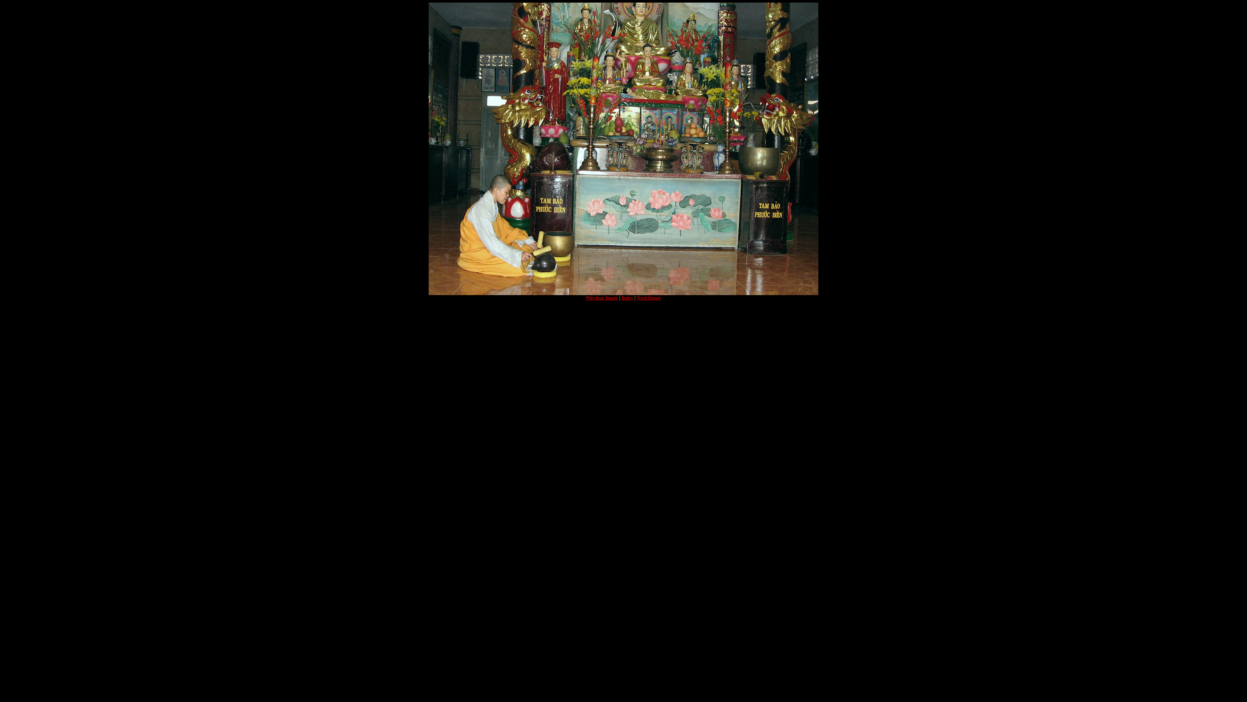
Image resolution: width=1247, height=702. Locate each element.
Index (627, 298)
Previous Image (602, 298)
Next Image (649, 298)
